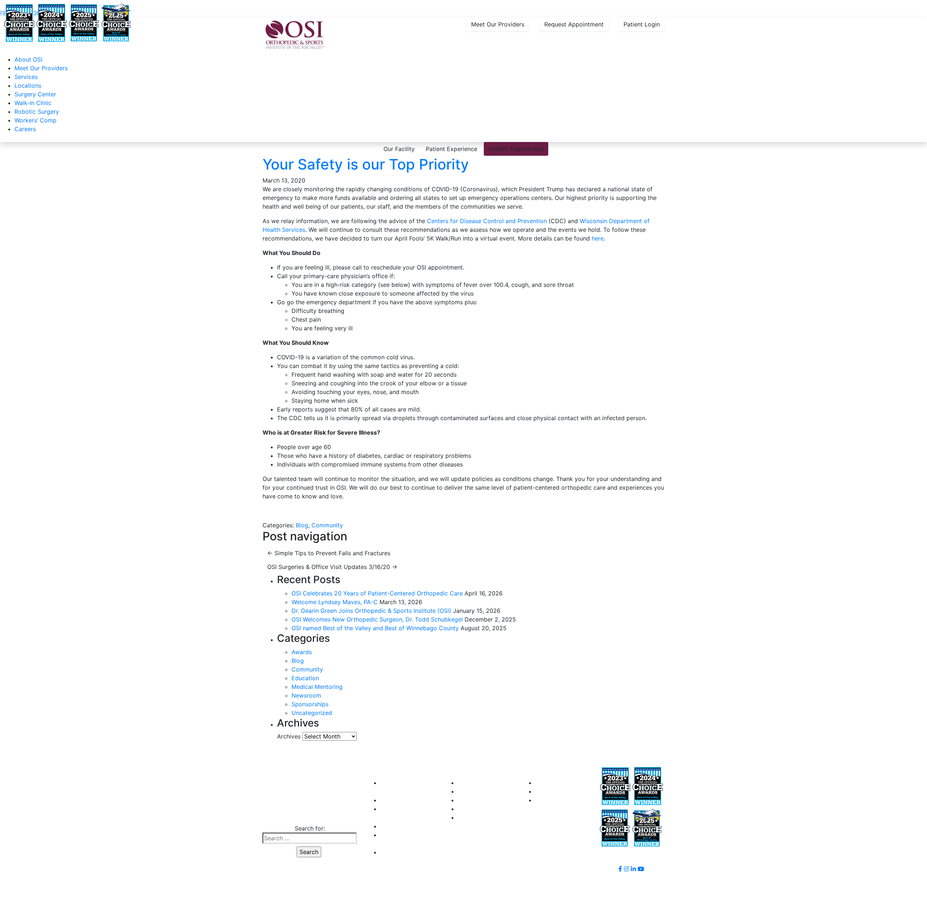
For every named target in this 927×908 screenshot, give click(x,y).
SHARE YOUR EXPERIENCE (572, 791)
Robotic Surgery (36, 111)
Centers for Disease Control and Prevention (487, 221)
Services (26, 76)
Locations (27, 85)
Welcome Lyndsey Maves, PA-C (334, 602)
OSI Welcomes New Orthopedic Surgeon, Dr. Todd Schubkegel (377, 619)
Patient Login (642, 24)
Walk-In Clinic (32, 102)
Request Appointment (574, 24)
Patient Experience (451, 148)
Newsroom (306, 695)
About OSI (28, 59)
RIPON (466, 800)
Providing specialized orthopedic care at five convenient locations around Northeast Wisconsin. (177, 4)
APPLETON (473, 782)
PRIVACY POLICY (403, 852)
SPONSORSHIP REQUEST (569, 782)
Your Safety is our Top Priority (366, 164)
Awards (301, 652)
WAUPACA (472, 817)
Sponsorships (309, 704)
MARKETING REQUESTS (568, 800)
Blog (302, 525)
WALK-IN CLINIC (402, 800)
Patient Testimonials (516, 148)
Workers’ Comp (35, 120)
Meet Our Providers (497, 24)
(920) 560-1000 (309, 813)
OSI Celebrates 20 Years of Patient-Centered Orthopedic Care (377, 593)
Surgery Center (35, 94)
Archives (289, 736)
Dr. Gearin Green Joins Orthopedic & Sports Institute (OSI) (371, 610)
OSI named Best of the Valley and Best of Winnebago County (375, 628)
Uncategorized (311, 712)
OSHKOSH (472, 791)
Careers (25, 129)
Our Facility (399, 148)
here (598, 238)
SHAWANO (472, 808)
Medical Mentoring (317, 686)
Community (327, 525)
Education (305, 678)
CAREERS (393, 826)
